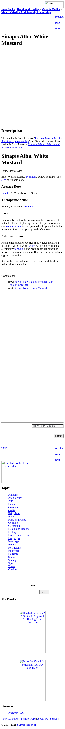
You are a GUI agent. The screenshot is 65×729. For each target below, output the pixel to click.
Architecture (15, 497)
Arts (10, 500)
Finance (12, 516)
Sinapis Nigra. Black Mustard (30, 287)
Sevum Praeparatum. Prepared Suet (34, 281)
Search (53, 718)
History (12, 532)
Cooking (13, 522)
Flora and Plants (17, 519)
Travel (11, 566)
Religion (13, 553)
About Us (42, 718)
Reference (13, 550)
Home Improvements (19, 535)
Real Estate (14, 547)
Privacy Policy (11, 718)
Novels (12, 544)
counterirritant (13, 226)
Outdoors (13, 569)
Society (12, 560)
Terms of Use (28, 718)
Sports (11, 563)
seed (3, 179)
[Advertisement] (32, 74)
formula (18, 248)
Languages (14, 538)
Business (13, 504)
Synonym (31, 176)
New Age (13, 541)
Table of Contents (18, 284)
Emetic (5, 193)
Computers (14, 507)
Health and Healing (19, 528)
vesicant (28, 206)
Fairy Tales (14, 513)
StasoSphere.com (26, 724)
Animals (13, 494)
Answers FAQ (16, 712)
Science (12, 556)
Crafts (11, 510)
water (32, 245)
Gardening (14, 525)
